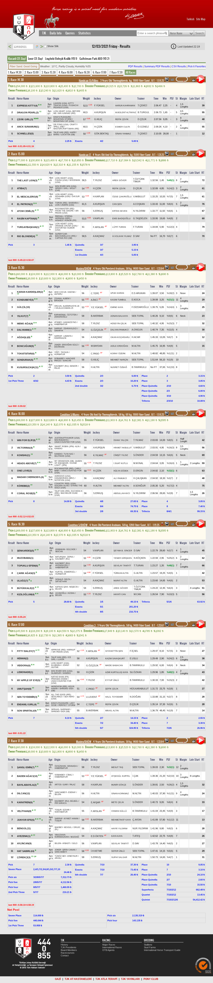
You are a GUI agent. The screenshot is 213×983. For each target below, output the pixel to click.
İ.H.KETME (96, 851)
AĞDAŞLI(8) (23, 337)
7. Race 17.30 (116, 72)
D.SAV (136, 236)
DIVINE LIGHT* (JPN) (65, 464)
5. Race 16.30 (83, 72)
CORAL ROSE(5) (26, 493)
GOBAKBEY (59, 359)
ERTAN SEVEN (119, 211)
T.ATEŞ (136, 836)
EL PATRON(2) (25, 204)
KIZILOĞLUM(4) (26, 594)
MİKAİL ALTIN (112, 710)
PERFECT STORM (66, 705)
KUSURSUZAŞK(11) (27, 367)
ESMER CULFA (122, 127)
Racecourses (67, 953)
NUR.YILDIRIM (140, 828)
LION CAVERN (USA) (64, 205)
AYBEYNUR (72, 856)
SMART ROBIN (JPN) (64, 446)
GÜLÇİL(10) (23, 307)
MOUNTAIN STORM (62, 119)
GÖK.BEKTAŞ (101, 133)
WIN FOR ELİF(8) (26, 440)
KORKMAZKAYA (62, 837)
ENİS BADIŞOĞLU (121, 218)
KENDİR (73, 366)
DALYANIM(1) (24, 330)
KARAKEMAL (60, 315)
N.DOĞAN (135, 696)
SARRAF (58, 329)
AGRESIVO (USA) (62, 476)
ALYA (77, 446)
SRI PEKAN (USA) (67, 212)
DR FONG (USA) (60, 125)
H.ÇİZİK (98, 126)
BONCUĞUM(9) (25, 346)
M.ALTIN (136, 346)
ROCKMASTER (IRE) (64, 209)
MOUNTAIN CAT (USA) (63, 121)
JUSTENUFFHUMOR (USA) (66, 438)
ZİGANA (58, 299)
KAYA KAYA (117, 836)
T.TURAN (139, 565)
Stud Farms (150, 947)
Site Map (200, 19)
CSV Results (179, 66)
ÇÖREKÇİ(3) (24, 857)
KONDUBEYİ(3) (25, 300)
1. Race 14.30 (14, 72)
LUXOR (61, 659)
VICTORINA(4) (25, 447)
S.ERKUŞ (98, 211)
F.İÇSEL (134, 651)
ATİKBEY (58, 322)
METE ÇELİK (117, 802)
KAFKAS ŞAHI (61, 587)
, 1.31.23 (158, 155)
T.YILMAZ (138, 440)
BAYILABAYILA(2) (27, 785)
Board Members (69, 950)
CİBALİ (69, 775)
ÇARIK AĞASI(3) (26, 573)
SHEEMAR (65, 709)
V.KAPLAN (98, 218)
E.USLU (134, 658)
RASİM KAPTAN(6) (27, 218)
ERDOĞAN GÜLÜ (70, 345)
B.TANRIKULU (139, 367)
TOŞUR (58, 810)
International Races (112, 947)
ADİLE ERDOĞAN (119, 346)
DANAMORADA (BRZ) (64, 478)
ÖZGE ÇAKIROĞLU (121, 196)
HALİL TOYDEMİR (114, 697)
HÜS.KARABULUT (139, 688)
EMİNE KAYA (116, 307)
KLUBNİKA (56, 665)
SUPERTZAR (61, 234)
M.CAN (137, 594)
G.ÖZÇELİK (97, 330)
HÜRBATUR (59, 354)
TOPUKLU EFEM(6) (27, 565)
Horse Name (176, 33)
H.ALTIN (95, 367)
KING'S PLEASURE (62, 117)
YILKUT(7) (22, 316)
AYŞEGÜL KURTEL (120, 776)
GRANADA (72, 766)
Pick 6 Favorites (197, 66)
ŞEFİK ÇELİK (111, 689)
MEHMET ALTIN (121, 486)
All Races (130, 72)
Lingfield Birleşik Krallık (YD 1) (61, 58)
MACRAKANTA (61, 440)
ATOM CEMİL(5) (25, 211)
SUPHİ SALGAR (119, 857)
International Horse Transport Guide (162, 950)
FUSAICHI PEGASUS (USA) (65, 106)
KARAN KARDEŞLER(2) (30, 292)
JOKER (57, 345)
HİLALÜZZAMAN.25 (64, 308)
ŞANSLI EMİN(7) (26, 767)
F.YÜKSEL (99, 105)
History (64, 944)
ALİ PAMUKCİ (120, 478)
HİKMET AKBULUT (123, 447)
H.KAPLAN (98, 196)
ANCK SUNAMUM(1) (28, 126)
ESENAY (72, 792)
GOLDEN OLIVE (61, 486)
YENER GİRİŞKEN (123, 558)
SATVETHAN (61, 581)
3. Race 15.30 (49, 72)
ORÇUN (58, 306)
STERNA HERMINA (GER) (63, 217)
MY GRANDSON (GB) (64, 461)
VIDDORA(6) (24, 665)
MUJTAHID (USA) (62, 456)
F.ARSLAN (98, 227)
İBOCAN (59, 551)
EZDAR (66, 810)
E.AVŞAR (95, 802)
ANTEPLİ (58, 294)
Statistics (84, 33)
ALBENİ (66, 299)
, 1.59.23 (157, 81)
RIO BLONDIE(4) (26, 236)
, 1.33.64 (157, 268)
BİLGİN (58, 589)
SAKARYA (58, 331)
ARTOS (58, 785)
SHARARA (73, 203)
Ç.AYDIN (137, 819)
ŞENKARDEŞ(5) (25, 550)
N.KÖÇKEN (140, 558)
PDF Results (135, 66)
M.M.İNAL (138, 463)
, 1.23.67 (158, 625)
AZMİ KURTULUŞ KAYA (116, 672)
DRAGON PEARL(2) (28, 112)
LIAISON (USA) (60, 103)
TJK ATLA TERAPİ (106, 979)
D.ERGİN (138, 470)
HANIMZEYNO (69, 322)
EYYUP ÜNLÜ (112, 680)
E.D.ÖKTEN (97, 836)
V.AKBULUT (139, 196)
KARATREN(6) (25, 802)
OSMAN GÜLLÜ (119, 811)
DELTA (67, 579)
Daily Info (56, 33)
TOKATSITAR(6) (26, 353)
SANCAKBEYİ (61, 792)
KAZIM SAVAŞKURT (115, 658)
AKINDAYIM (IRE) (59, 686)
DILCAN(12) (23, 793)
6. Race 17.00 (99, 72)
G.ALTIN (138, 573)
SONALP (59, 579)
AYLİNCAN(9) (24, 843)
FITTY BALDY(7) (26, 651)
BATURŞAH (60, 557)
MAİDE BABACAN (114, 665)
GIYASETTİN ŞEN (114, 651)
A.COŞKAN (139, 204)
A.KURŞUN (100, 112)
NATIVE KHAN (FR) (60, 677)
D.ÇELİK (142, 119)
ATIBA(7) (22, 188)
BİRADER (58, 301)
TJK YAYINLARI (130, 979)
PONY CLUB (151, 979)
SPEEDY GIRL (61, 188)
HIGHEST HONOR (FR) (65, 220)
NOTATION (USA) (62, 480)
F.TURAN (138, 227)
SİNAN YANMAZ (123, 134)
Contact (65, 955)
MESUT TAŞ (117, 767)
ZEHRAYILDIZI (70, 329)
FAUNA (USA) (61, 180)
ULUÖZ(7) (22, 580)
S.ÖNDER (138, 455)
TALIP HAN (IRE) (61, 132)
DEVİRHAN (59, 347)
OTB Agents (108, 950)
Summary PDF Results (157, 66)
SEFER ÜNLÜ (118, 851)
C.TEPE (95, 293)
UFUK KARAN (117, 293)
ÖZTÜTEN (72, 315)
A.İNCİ (94, 300)
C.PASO (95, 353)
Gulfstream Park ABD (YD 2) (94, 58)
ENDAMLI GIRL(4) (27, 704)
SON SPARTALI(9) (27, 710)
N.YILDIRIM (139, 211)
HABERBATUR (60, 324)
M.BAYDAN (96, 346)
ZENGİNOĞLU (60, 317)
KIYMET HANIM (71, 819)
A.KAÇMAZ (98, 236)
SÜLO (74, 843)
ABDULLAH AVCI (122, 493)
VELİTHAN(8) (24, 811)
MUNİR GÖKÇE (118, 785)
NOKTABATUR (61, 812)
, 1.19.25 (153, 525)
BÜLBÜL (74, 801)
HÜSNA (71, 593)
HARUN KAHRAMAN (125, 105)
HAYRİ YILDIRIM (119, 828)
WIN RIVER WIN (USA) (65, 186)
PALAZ (57, 368)
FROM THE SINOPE (64, 211)
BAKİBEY (59, 827)
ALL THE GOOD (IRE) (61, 695)
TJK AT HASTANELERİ (78, 979)
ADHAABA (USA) (62, 196)
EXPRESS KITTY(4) (27, 105)
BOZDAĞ (75, 837)
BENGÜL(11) (24, 828)
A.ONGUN (137, 329)
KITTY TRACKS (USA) (63, 104)
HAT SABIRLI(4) (25, 851)
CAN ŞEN (117, 204)
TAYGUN (64, 352)
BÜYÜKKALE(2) (25, 588)
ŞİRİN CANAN (68, 850)
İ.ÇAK (135, 776)
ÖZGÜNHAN (60, 766)
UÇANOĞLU (60, 593)
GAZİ (58, 979)
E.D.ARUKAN (138, 293)
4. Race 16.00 (66, 72)
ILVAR (65, 785)
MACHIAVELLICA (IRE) (65, 236)
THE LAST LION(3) (27, 180)
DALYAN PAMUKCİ (119, 330)
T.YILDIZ (97, 180)
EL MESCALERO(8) (27, 196)
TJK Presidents (68, 947)
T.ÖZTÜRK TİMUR (139, 180)
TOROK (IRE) (61, 203)
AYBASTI (66, 843)
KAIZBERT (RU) (61, 366)
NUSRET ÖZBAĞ (118, 367)
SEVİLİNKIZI (56, 697)
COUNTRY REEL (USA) (65, 484)
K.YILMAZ (98, 455)
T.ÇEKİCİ (142, 105)
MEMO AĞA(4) (25, 323)
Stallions (148, 944)
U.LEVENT (91, 697)
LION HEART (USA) (62, 111)
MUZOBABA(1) (25, 558)
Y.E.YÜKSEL (97, 307)
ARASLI (58, 858)
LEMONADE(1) (25, 672)
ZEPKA (70, 557)
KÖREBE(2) (23, 486)
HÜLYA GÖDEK (121, 471)
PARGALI (59, 216)
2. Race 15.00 (31, 72)
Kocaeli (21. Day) (17, 58)
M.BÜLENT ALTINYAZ (125, 112)
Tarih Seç (36, 46)
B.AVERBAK (97, 316)
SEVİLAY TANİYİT (122, 565)
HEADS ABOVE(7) (27, 463)
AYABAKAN (60, 549)
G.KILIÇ (98, 119)
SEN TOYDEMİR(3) (27, 697)
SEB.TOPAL (138, 316)
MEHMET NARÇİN (119, 360)
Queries (70, 33)
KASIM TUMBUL (118, 300)
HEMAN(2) (22, 658)
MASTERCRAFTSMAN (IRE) (66, 129)
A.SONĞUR (139, 485)
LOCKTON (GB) (68, 135)
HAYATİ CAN (120, 594)
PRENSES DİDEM (59, 679)
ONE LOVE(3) (24, 470)
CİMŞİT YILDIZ (121, 455)
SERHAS (55, 709)
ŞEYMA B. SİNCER (123, 550)
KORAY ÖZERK (118, 353)
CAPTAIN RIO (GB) (63, 238)
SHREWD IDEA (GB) (60, 711)
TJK (44, 33)
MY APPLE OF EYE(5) (28, 680)
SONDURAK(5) (25, 360)
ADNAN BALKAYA (119, 316)
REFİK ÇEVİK (122, 119)
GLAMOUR (56, 673)
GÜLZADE (71, 549)
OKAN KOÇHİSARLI (120, 337)
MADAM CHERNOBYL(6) (30, 477)
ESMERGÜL (69, 572)
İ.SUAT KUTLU (121, 463)
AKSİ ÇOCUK (60, 292)
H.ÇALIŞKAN (140, 478)
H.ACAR (136, 337)
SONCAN (67, 361)
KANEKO (58, 449)
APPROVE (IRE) (58, 650)
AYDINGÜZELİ (61, 565)
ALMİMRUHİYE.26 (71, 306)
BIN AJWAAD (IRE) (67, 113)
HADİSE (71, 292)
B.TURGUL (143, 112)
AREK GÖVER (119, 180)
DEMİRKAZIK (60, 338)
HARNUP (71, 650)
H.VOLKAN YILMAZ (121, 236)
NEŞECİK (73, 587)
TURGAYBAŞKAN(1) (28, 227)
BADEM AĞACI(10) (27, 776)
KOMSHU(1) (23, 455)
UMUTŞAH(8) (24, 689)
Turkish (190, 19)
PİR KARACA (61, 803)
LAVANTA (67, 336)
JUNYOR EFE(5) (26, 820)
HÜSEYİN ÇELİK (118, 323)
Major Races (108, 944)
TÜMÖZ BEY (60, 856)
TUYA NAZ (68, 454)
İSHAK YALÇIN (121, 440)
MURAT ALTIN (120, 580)
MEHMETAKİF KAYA (121, 820)
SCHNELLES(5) (25, 133)
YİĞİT (56, 352)
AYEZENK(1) (24, 836)
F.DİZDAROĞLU (140, 307)
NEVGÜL (68, 827)
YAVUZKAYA (60, 835)
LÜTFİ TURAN (119, 227)
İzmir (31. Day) (35, 58)
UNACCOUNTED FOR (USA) (67, 442)
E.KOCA (136, 299)
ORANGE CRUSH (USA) (66, 226)
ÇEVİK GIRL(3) (25, 119)
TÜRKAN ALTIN (121, 573)
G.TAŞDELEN (140, 218)
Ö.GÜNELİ (143, 126)
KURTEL (59, 572)
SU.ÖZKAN (135, 672)
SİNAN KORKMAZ (120, 793)
